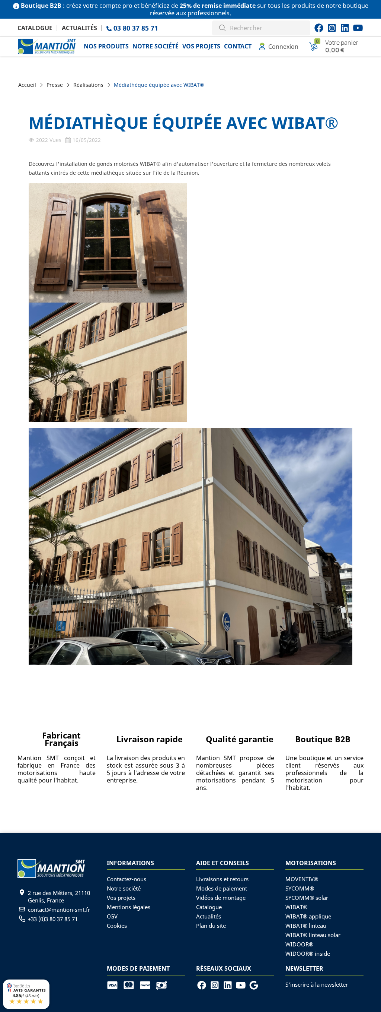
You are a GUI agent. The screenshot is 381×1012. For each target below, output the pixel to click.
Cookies (117, 925)
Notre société (124, 888)
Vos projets (121, 897)
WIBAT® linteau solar (312, 935)
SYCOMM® (299, 888)
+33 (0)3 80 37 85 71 (53, 919)
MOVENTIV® (301, 879)
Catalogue (34, 28)
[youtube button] (331, 27)
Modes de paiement (221, 888)
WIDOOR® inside (307, 953)
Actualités (79, 28)
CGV (112, 916)
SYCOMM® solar (306, 897)
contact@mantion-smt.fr (59, 909)
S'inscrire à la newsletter (316, 984)
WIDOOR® (299, 944)
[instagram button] (358, 27)
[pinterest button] (344, 27)
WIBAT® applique (308, 916)
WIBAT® (296, 907)
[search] (222, 27)
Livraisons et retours (222, 879)
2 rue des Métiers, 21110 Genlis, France (59, 896)
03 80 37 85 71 (135, 28)
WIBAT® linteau (305, 925)
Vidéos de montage (221, 897)
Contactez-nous (126, 879)
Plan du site (211, 925)
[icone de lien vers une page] (115, 984)
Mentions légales (128, 907)
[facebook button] (318, 27)
